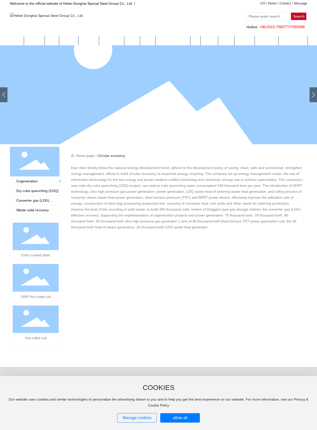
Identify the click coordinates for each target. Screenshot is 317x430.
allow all (180, 418)
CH (262, 3)
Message (300, 3)
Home (272, 3)
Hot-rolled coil (36, 338)
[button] (313, 94)
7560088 (298, 27)
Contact (285, 3)
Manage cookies (137, 418)
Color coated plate (35, 255)
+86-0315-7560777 (274, 27)
